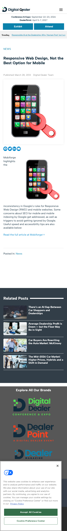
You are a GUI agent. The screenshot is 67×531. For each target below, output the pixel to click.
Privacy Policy (17, 504)
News (7, 48)
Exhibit (18, 26)
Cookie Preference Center (31, 521)
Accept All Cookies (30, 512)
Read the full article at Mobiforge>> (24, 234)
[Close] (57, 465)
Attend (49, 26)
